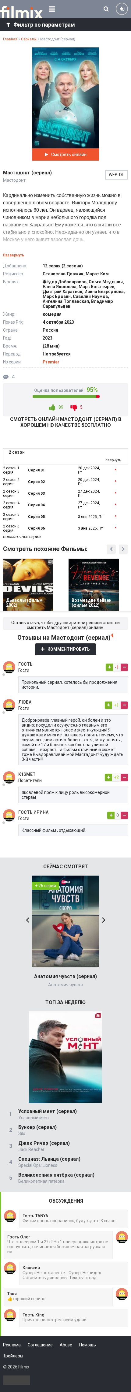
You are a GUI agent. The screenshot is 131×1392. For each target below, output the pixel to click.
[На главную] (21, 12)
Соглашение (40, 1344)
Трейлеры (13, 1355)
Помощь (87, 1344)
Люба (24, 702)
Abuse (66, 1344)
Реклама (12, 1344)
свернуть (113, 460)
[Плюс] (109, 667)
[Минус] (124, 667)
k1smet (27, 774)
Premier (51, 361)
